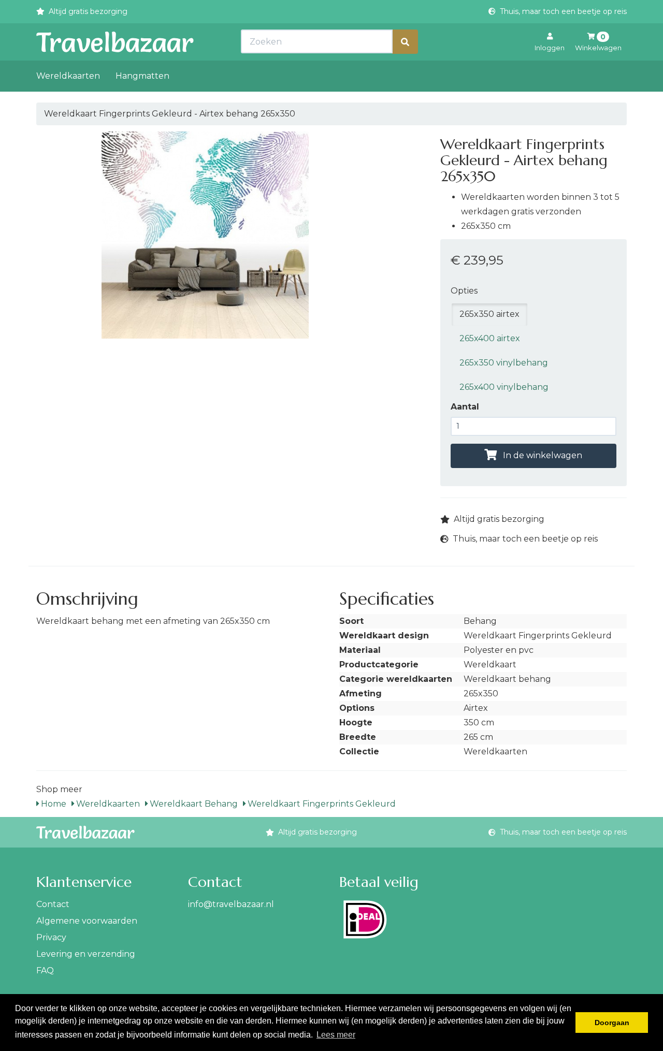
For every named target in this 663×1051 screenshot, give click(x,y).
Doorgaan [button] (612, 1022)
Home (52, 804)
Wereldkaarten (68, 76)
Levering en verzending (85, 954)
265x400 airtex (489, 338)
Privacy (51, 937)
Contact (52, 904)
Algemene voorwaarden (86, 921)
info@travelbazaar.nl (231, 904)
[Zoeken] (405, 42)
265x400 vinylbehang (504, 387)
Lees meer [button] (335, 1034)
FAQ (45, 970)
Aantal (465, 407)
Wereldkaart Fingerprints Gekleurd (321, 804)
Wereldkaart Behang (193, 804)
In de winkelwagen (541, 455)
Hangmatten (142, 76)
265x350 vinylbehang (503, 363)
